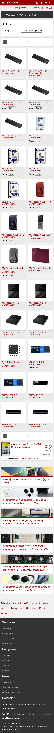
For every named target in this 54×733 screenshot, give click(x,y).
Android (18, 603)
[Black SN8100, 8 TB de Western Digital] (13, 123)
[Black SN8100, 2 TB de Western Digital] (13, 90)
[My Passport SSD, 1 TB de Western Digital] (40, 189)
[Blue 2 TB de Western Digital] (13, 156)
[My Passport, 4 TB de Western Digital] (40, 320)
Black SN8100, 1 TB (11, 71)
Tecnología (7, 628)
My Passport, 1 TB (10, 303)
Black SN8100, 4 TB (38, 102)
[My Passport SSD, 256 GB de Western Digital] (40, 222)
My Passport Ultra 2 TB (40, 268)
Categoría (7, 30)
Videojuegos (8, 633)
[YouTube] (41, 2)
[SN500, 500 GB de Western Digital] (13, 382)
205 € (38, 207)
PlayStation (18, 608)
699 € (38, 108)
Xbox (6, 608)
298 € (11, 240)
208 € (11, 207)
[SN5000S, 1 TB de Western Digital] (40, 382)
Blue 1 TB (33, 135)
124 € (38, 141)
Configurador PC (21, 7)
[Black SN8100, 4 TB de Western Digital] (40, 90)
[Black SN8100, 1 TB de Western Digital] (13, 58)
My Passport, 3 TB (11, 332)
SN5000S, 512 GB (37, 424)
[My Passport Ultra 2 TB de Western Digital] (40, 255)
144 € (11, 275)
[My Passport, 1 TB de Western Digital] (13, 290)
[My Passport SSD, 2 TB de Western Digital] (13, 222)
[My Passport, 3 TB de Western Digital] (13, 320)
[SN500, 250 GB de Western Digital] (40, 349)
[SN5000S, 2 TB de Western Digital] (13, 412)
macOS (45, 608)
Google (37, 603)
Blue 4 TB (6, 202)
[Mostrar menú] (3, 2)
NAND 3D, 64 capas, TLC (12, 363)
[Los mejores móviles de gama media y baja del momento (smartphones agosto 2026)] (27, 492)
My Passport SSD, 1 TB (40, 202)
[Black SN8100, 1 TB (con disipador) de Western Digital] (40, 58)
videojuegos (33, 458)
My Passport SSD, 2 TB (13, 235)
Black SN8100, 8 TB (11, 135)
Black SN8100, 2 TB (11, 102)
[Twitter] (46, 2)
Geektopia (16, 2)
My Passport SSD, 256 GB (39, 236)
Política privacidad (11, 692)
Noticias (6, 655)
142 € (11, 174)
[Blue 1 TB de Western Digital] (40, 123)
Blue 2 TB (6, 168)
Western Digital (8, 73)
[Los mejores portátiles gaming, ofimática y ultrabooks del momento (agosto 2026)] (27, 512)
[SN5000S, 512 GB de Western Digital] (40, 412)
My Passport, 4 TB (38, 332)
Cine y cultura (8, 638)
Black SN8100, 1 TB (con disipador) (38, 72)
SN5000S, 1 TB (36, 395)
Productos (7, 643)
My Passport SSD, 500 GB (12, 269)
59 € (38, 367)
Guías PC (36, 7)
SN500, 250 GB (36, 362)
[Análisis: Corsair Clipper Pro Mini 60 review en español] (5, 449)
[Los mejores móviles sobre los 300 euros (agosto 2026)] (27, 471)
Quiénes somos (9, 682)
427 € (11, 108)
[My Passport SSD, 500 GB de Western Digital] (13, 255)
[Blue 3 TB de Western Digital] (40, 156)
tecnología (21, 458)
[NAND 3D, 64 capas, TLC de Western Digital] (13, 349)
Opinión (5, 665)
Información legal (10, 687)
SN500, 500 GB (9, 395)
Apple (48, 603)
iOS (28, 603)
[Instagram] (37, 2)
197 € (38, 174)
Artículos (6, 660)
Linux (6, 613)
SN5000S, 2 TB (9, 424)
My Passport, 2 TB (38, 303)
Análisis (5, 670)
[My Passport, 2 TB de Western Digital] (40, 290)
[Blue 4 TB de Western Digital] (13, 189)
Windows (33, 608)
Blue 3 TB (33, 168)
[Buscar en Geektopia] (50, 2)
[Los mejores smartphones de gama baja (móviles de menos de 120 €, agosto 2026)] (27, 579)
